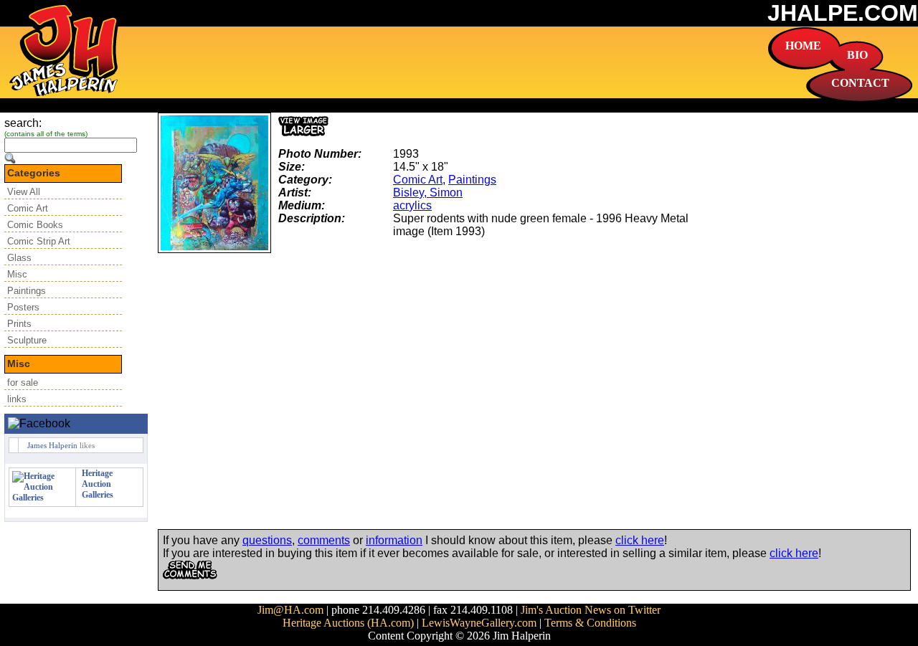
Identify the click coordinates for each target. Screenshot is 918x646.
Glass (19, 257)
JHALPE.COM (842, 13)
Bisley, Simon (428, 192)
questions (267, 540)
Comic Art (27, 208)
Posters (23, 307)
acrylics (412, 205)
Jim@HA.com (290, 610)
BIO (857, 55)
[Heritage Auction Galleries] (42, 498)
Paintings (26, 290)
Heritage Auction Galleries (97, 484)
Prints (19, 323)
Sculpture (27, 340)
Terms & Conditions (590, 623)
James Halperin (52, 445)
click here (639, 540)
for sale (22, 382)
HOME (803, 45)
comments (324, 540)
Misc (17, 274)
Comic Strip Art (38, 241)
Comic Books (35, 224)
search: (23, 123)
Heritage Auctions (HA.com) (348, 623)
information (394, 540)
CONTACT (860, 83)
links (17, 399)
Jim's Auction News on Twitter (591, 610)
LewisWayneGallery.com (479, 623)
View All (23, 191)
